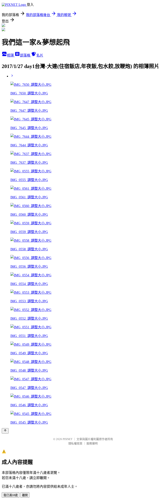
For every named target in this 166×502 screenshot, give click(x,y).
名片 (39, 55)
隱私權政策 (75, 443)
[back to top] (5, 431)
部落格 (25, 55)
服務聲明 (92, 443)
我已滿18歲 (10, 495)
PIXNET (67, 439)
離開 (25, 495)
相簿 (11, 55)
